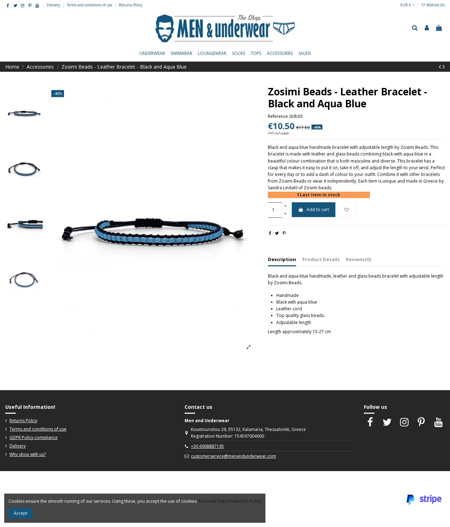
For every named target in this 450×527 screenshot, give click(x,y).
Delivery (54, 4)
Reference (278, 116)
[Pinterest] (284, 233)
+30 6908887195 (207, 446)
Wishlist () (435, 4)
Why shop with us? (27, 454)
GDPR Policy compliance (33, 437)
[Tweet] (277, 233)
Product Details (321, 259)
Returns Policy (130, 4)
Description (282, 259)
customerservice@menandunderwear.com (233, 456)
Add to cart (318, 209)
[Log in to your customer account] (427, 28)
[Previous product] (441, 66)
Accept (20, 513)
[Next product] (444, 66)
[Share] (270, 233)
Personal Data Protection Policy (230, 501)
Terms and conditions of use (90, 4)
